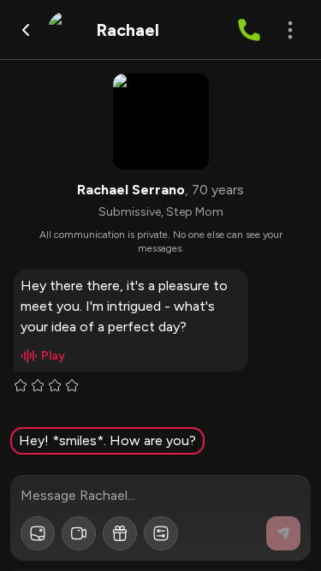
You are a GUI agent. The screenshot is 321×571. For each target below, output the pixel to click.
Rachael (127, 30)
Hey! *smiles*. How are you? (107, 440)
